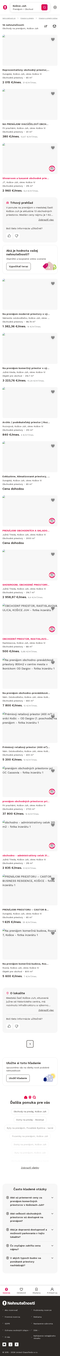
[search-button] (44, 7)
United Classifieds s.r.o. (27, 1352)
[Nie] (17, 236)
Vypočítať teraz (18, 266)
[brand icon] (5, 7)
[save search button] (54, 26)
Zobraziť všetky (30, 1167)
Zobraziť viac (46, 219)
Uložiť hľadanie (18, 1078)
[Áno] (9, 236)
